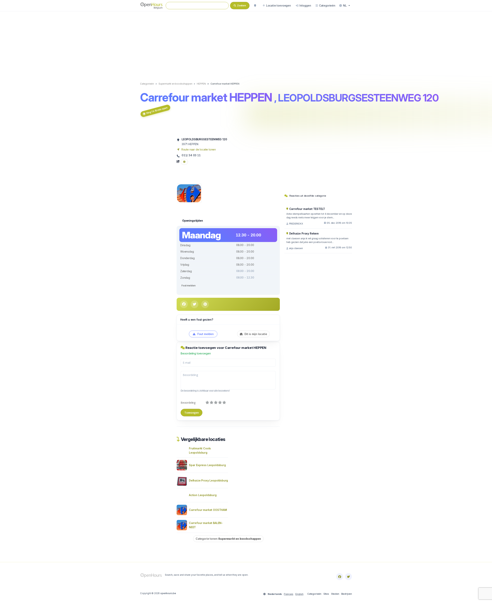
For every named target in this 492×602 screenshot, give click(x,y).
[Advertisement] (246, 43)
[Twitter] (348, 576)
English (299, 594)
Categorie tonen (228, 538)
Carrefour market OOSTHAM (208, 509)
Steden (335, 593)
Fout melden (188, 285)
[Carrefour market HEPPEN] (189, 193)
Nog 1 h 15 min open (157, 110)
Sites (326, 593)
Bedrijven (346, 593)
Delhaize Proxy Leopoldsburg (208, 480)
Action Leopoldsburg (203, 495)
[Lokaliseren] (255, 5)
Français (288, 594)
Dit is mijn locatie (255, 334)
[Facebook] (339, 576)
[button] (344, 5)
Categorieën (314, 593)
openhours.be (168, 593)
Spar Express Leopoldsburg (207, 465)
